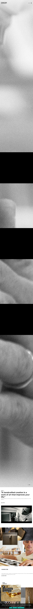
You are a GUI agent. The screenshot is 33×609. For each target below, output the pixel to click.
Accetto (11, 607)
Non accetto (15, 607)
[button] (31, 3)
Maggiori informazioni (21, 607)
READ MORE (4, 575)
